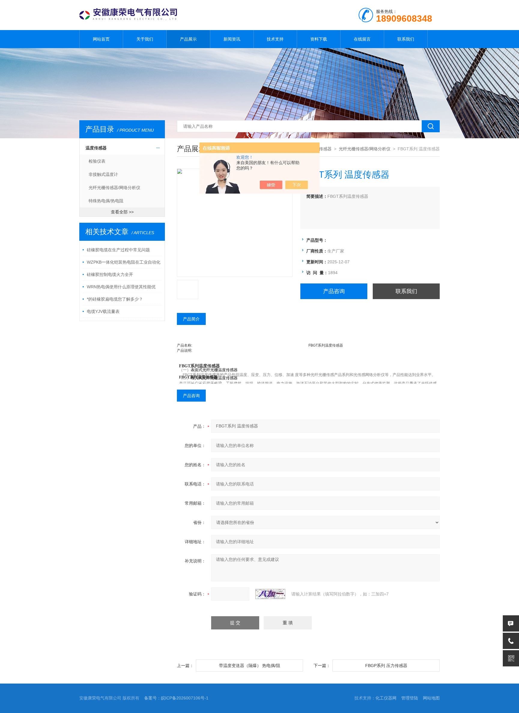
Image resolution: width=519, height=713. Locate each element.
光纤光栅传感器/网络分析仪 (114, 187)
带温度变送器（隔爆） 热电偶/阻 (249, 665)
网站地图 (431, 698)
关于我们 (144, 39)
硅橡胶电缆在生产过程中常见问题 (118, 249)
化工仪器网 (385, 698)
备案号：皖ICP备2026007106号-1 (176, 698)
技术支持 (275, 39)
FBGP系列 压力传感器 (386, 665)
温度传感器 (96, 147)
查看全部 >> (122, 212)
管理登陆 (409, 698)
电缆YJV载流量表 (103, 311)
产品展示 (188, 39)
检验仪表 (97, 161)
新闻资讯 (231, 39)
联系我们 (405, 39)
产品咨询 (334, 291)
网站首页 (101, 39)
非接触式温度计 (103, 174)
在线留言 (362, 39)
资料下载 (318, 39)
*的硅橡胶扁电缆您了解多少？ (115, 299)
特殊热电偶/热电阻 (106, 200)
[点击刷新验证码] (270, 594)
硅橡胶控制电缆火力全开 (110, 274)
